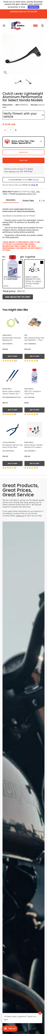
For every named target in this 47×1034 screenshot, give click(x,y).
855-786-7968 (32, 11)
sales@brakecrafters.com (18, 11)
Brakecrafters (8, 105)
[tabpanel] (23, 228)
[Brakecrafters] (18, 26)
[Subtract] (5, 130)
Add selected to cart (17, 297)
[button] (35, 25)
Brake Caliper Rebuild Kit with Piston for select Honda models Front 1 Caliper (33, 280)
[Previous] (4, 54)
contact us (20, 516)
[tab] (11, 200)
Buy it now (23, 160)
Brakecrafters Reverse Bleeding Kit (12, 339)
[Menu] (4, 26)
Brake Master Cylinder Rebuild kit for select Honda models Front (33, 446)
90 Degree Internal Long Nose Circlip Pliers (13, 446)
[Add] (15, 130)
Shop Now (33, 7)
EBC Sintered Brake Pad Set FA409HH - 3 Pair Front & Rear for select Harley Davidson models (34, 339)
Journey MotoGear (9, 442)
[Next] (42, 54)
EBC (25, 335)
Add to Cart (23, 152)
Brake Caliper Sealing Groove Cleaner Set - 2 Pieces (12, 392)
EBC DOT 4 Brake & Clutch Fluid (32, 392)
